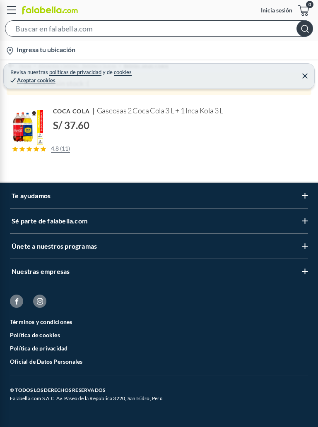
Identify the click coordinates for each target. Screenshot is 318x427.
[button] (159, 30)
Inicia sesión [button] (276, 10)
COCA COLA (71, 111)
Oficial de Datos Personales (46, 361)
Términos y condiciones (41, 321)
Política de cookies (35, 334)
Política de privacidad (38, 348)
